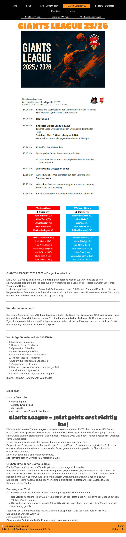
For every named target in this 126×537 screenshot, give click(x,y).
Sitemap (25, 526)
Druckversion (11, 526)
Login (121, 526)
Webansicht (118, 529)
